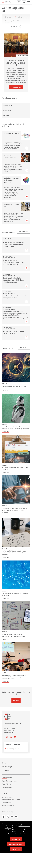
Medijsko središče (7, 787)
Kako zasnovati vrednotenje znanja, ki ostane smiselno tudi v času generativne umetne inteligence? (15, 677)
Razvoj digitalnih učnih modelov (12, 22)
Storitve (19, 17)
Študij (4, 763)
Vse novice (24, 347)
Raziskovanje (7, 767)
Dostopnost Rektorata (8, 805)
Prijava (16, 700)
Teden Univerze (6, 784)
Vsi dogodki (23, 231)
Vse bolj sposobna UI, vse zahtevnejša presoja (14, 387)
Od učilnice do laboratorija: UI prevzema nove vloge (15, 594)
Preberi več (5, 391)
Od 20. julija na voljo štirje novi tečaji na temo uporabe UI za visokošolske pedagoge (14, 510)
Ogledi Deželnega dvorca (9, 781)
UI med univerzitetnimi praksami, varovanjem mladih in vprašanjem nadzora (15, 428)
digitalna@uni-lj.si (13, 749)
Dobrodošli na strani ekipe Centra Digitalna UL (16, 63)
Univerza (5, 770)
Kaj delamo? (16, 87)
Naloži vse (16, 849)
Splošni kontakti (6, 802)
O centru (8, 17)
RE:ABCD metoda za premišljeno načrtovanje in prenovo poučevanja (13, 635)
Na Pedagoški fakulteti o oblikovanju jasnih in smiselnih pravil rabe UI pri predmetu (14, 552)
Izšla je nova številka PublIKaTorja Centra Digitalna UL (15, 468)
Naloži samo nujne (16, 844)
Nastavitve (16, 839)
